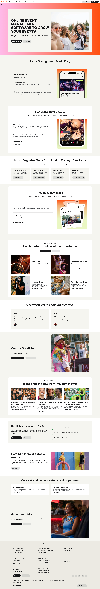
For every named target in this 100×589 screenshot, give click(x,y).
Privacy (21, 580)
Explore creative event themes (70, 409)
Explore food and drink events (77, 288)
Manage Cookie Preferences (41, 580)
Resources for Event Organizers (69, 546)
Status (14, 580)
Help (64, 563)
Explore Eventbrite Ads (39, 177)
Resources (27, 1)
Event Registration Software (18, 546)
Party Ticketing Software (43, 562)
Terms (18, 580)
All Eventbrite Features (17, 571)
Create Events (8, 4)
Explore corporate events (37, 288)
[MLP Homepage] (5, 1)
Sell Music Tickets (41, 545)
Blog (64, 545)
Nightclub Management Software (45, 546)
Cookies (32, 580)
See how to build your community (45, 411)
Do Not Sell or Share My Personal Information (56, 580)
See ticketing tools (18, 177)
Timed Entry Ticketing (17, 552)
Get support (55, 492)
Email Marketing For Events (18, 558)
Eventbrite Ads (16, 556)
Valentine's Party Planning (43, 572)
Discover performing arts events (78, 268)
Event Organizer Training (18, 492)
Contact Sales (86, 1)
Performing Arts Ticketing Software (45, 550)
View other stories (30, 358)
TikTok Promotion (16, 560)
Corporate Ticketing (42, 552)
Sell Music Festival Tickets (43, 558)
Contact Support (66, 565)
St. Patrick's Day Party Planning (44, 568)
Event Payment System (18, 548)
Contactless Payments (17, 566)
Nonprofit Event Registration (44, 560)
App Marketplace (66, 550)
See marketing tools (58, 177)
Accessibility (26, 580)
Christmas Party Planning (43, 570)
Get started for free (16, 41)
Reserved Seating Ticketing (18, 550)
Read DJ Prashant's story (17, 358)
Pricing (34, 1)
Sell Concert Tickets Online (43, 556)
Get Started (94, 1)
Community (65, 555)
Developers (65, 558)
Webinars (65, 556)
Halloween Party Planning (43, 566)
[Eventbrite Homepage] (1, 1)
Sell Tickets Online (17, 545)
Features (11, 1)
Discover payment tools (79, 177)
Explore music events (36, 268)
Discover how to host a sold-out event (19, 409)
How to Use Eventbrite (67, 548)
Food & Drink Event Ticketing (44, 548)
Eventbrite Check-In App (18, 565)
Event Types (19, 1)
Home (2, 4)
